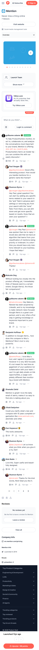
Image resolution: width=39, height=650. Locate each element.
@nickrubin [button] (13, 478)
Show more (17, 84)
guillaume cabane (13, 135)
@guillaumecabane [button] (16, 170)
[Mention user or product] (6, 127)
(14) (9, 161)
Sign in (33, 3)
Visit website (18, 24)
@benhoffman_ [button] (15, 356)
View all (18, 530)
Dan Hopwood (12, 428)
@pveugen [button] (13, 191)
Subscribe (19, 3)
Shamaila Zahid (12, 389)
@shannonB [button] (31, 229)
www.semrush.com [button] (25, 416)
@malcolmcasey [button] (15, 302)
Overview (6, 35)
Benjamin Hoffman (13, 332)
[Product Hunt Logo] (8, 3)
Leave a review (19, 520)
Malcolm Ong (11, 275)
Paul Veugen (14, 166)
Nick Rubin (10, 459)
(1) (12, 181)
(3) (9, 469)
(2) (9, 435)
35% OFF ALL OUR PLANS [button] (16, 149)
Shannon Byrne (15, 187)
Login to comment (24, 127)
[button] (3, 135)
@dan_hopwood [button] (15, 444)
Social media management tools (15, 29)
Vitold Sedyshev (12, 407)
